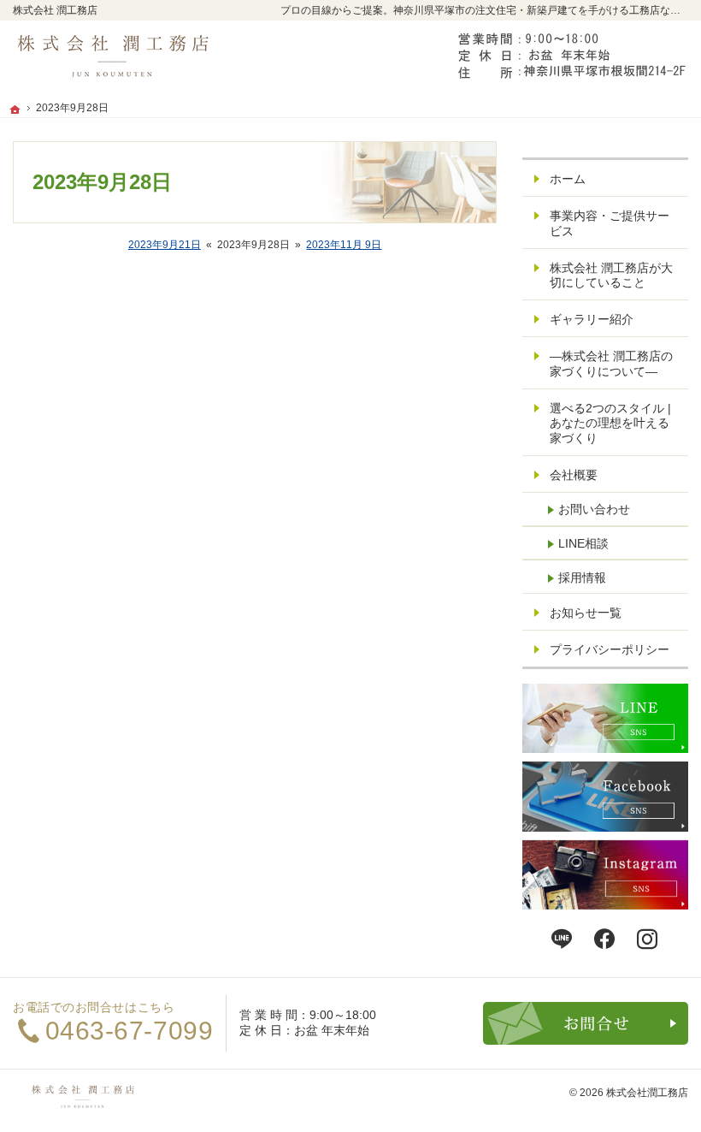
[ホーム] (15, 109)
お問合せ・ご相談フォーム (585, 1023)
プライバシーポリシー (609, 649)
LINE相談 (583, 543)
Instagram (648, 939)
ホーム (568, 179)
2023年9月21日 (164, 245)
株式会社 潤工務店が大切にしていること (611, 275)
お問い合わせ (594, 509)
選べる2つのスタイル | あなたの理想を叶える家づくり (610, 423)
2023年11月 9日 (343, 245)
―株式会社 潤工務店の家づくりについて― (611, 363)
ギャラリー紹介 (591, 319)
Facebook (605, 939)
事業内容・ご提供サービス (609, 223)
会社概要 (574, 475)
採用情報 (582, 577)
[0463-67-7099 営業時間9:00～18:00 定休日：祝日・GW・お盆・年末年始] (568, 57)
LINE (562, 939)
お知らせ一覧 (585, 612)
